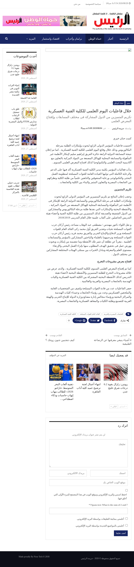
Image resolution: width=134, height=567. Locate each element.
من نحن (77, 4)
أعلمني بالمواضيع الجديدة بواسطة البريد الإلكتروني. (99, 525)
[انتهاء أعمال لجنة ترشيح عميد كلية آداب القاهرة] (88, 372)
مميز (128, 103)
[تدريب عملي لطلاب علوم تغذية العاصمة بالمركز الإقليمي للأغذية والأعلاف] (29, 186)
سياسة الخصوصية (93, 4)
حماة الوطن (94, 38)
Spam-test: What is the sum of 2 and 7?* (108, 505)
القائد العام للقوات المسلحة (90, 314)
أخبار (110, 38)
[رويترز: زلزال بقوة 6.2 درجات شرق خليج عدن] (116, 372)
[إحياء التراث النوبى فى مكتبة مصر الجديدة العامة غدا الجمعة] (29, 89)
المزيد (32, 38)
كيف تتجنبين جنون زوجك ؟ (60, 340)
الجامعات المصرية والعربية (113, 314)
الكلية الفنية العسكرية (68, 314)
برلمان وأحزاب (74, 38)
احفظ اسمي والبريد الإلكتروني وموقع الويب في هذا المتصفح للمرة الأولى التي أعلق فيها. (90, 496)
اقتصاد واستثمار (50, 38)
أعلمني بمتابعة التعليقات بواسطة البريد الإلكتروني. (100, 519)
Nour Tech (38, 556)
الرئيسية (124, 38)
